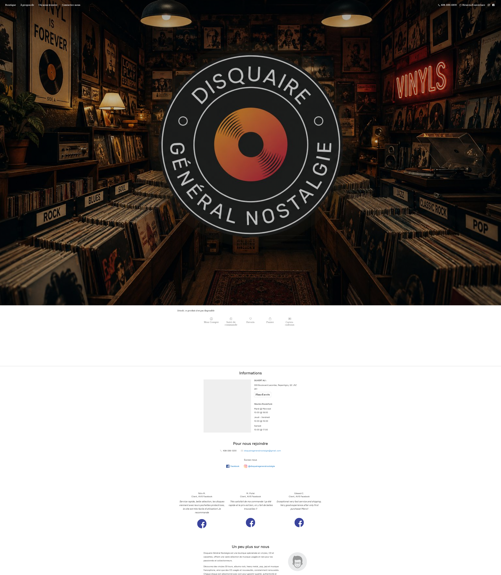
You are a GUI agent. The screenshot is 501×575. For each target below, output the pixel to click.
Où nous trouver (48, 5)
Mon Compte (211, 322)
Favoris (250, 322)
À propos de (27, 5)
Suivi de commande (231, 323)
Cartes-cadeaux (289, 323)
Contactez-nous (71, 5)
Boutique (10, 5)
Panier (270, 322)
